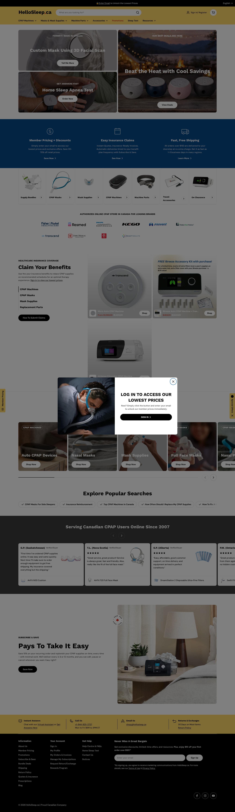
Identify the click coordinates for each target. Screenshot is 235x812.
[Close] (173, 381)
